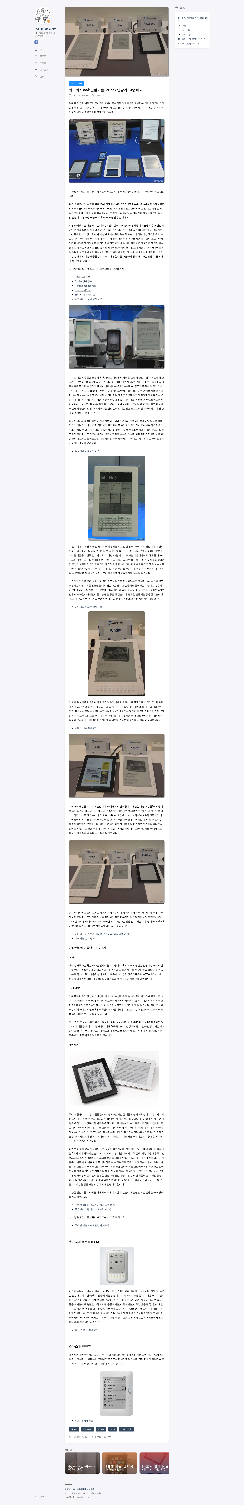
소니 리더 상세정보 (85, 294)
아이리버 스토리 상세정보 (88, 298)
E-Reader (87, 1429)
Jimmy (86, 1497)
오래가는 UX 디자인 (45, 28)
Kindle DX (186, 30)
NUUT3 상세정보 (84, 1420)
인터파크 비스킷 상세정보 (88, 606)
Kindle (101, 1429)
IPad (113, 1429)
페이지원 (186, 34)
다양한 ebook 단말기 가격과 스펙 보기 (95, 1204)
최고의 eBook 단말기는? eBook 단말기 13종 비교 (106, 90)
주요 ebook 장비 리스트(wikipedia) (93, 1209)
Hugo (67, 1497)
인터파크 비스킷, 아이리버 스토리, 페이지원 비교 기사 (103, 933)
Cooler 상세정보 (83, 281)
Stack (72, 1497)
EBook (74, 1429)
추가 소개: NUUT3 (190, 43)
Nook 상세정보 (83, 290)
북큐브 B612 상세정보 (86, 1329)
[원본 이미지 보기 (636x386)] (114, 1078)
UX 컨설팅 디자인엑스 (95, 1493)
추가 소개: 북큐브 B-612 (193, 39)
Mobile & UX (76, 83)
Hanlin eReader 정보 (85, 285)
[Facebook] (36, 43)
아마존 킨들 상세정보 (86, 727)
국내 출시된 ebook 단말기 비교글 (92, 1225)
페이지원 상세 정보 (85, 938)
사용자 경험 (126, 1429)
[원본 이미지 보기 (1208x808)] (117, 42)
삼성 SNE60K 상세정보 (87, 450)
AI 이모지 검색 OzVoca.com (75, 1493)
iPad (184, 25)
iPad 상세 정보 (82, 276)
